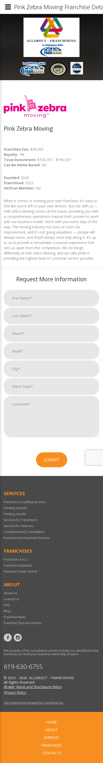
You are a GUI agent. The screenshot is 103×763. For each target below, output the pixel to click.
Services (51, 737)
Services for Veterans (19, 526)
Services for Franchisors (21, 520)
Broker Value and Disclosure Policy (33, 686)
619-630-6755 (23, 666)
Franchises (51, 745)
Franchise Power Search (20, 571)
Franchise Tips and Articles (23, 623)
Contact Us (11, 599)
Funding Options (15, 508)
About (52, 729)
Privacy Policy (15, 692)
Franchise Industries (18, 565)
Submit (52, 460)
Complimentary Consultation (24, 532)
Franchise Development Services (27, 538)
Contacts (51, 753)
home (51, 722)
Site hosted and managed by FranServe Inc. (34, 703)
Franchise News (15, 617)
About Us (10, 593)
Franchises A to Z (16, 559)
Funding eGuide (15, 514)
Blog (7, 611)
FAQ (7, 605)
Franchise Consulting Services (24, 502)
